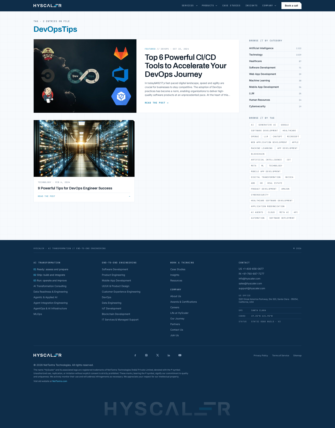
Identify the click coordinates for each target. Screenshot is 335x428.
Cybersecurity (260, 195)
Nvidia (289, 177)
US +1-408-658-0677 (251, 268)
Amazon (285, 189)
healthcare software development (271, 200)
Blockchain (258, 154)
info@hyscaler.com (249, 278)
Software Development (264, 130)
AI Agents (257, 212)
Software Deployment (282, 218)
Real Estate (274, 183)
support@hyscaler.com (252, 288)
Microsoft (293, 136)
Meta (253, 165)
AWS (253, 183)
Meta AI (284, 212)
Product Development (264, 189)
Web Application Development (269, 142)
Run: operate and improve (50, 280)
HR (261, 183)
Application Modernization (268, 206)
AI (252, 125)
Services (188, 5)
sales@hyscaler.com (250, 283)
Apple (295, 142)
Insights (251, 5)
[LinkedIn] (169, 355)
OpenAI (255, 136)
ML (262, 165)
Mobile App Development (266, 171)
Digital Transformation (266, 177)
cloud (271, 212)
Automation (258, 218)
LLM (266, 136)
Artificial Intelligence (266, 159)
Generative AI (267, 125)
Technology (275, 165)
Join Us (174, 335)
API (296, 212)
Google (285, 125)
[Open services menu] (197, 5)
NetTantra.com (59, 381)
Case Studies (231, 5)
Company (267, 5)
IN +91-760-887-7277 (251, 273)
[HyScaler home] (47, 5)
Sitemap (297, 355)
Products (208, 5)
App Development (287, 148)
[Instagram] (146, 355)
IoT (289, 159)
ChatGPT (277, 136)
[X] (157, 355)
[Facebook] (135, 355)
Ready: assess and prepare (51, 269)
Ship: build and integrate (49, 274)
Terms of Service (280, 355)
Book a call (291, 5)
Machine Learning (262, 148)
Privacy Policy (261, 355)
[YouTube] (180, 355)
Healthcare (289, 130)
